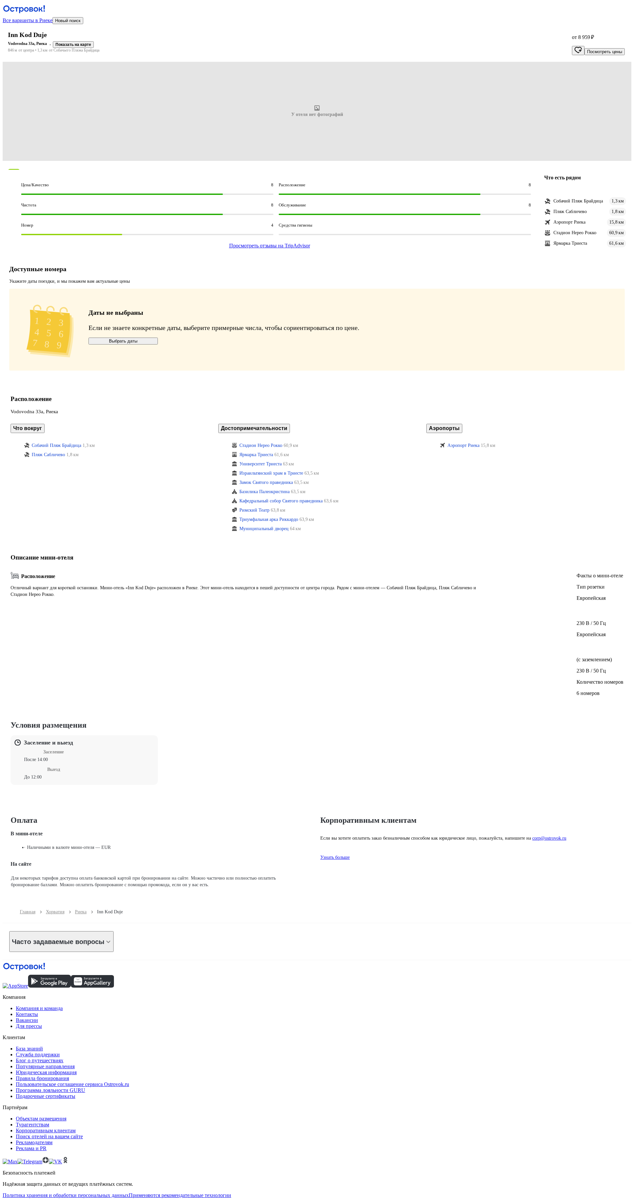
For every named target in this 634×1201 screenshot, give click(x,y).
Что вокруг (27, 428)
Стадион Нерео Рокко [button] (260, 445)
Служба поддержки (38, 1054)
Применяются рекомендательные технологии (180, 1195)
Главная (27, 911)
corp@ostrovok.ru (549, 838)
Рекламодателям (34, 1142)
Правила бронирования (42, 1078)
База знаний (29, 1048)
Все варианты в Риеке (28, 20)
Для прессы (29, 1026)
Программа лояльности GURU (50, 1090)
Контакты (27, 1014)
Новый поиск (68, 20)
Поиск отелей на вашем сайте (49, 1136)
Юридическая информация (46, 1072)
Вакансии (27, 1020)
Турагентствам (32, 1124)
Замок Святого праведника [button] (266, 482)
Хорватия (55, 911)
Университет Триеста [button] (260, 463)
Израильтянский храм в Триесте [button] (271, 473)
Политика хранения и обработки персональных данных (66, 1195)
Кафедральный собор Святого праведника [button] (281, 500)
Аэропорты (444, 428)
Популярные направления (45, 1066)
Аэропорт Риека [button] (463, 445)
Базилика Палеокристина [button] (264, 491)
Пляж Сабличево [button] (48, 454)
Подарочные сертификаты (45, 1096)
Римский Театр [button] (254, 510)
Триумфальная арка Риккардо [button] (268, 519)
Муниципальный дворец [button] (264, 528)
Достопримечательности (254, 428)
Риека (81, 911)
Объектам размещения (41, 1118)
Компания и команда (39, 1008)
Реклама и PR (31, 1148)
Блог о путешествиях (39, 1060)
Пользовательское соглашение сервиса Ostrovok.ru (72, 1084)
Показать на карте (73, 44)
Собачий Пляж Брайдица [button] (56, 445)
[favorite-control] (578, 50)
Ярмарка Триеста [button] (256, 454)
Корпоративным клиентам (46, 1130)
